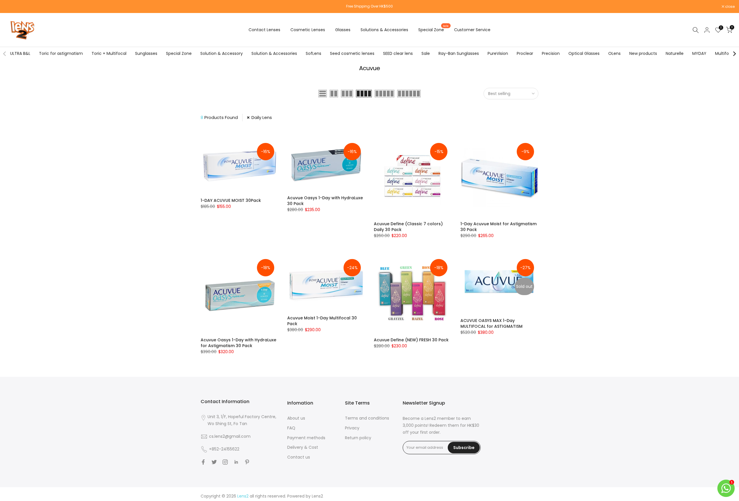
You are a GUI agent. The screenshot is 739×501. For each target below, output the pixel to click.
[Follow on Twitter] (214, 462)
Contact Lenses (264, 30)
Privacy (352, 428)
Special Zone (433, 29)
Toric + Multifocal (109, 53)
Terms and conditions (367, 418)
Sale (425, 53)
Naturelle (675, 53)
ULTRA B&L (20, 53)
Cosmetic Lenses (307, 30)
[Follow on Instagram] (225, 462)
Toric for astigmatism (61, 53)
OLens (614, 53)
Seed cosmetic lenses (352, 53)
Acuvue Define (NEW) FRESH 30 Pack (411, 340)
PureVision (498, 53)
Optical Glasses (584, 53)
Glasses (342, 30)
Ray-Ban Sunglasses (458, 53)
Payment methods (306, 438)
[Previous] (5, 53)
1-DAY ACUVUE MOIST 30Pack (231, 200)
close (12, 6)
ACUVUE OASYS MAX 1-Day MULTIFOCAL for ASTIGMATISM (491, 323)
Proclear (525, 53)
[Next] (734, 53)
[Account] (706, 30)
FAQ (291, 428)
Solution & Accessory (221, 53)
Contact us (298, 457)
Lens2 (317, 496)
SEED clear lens (398, 53)
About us (296, 418)
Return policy (358, 438)
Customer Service (472, 30)
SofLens (313, 53)
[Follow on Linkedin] (236, 462)
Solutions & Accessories (384, 30)
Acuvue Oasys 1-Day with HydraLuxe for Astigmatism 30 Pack (238, 343)
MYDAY (699, 53)
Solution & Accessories (274, 53)
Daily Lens (261, 117)
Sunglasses (146, 53)
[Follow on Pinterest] (247, 462)
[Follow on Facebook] (203, 462)
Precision (551, 53)
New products (643, 53)
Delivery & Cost (302, 447)
